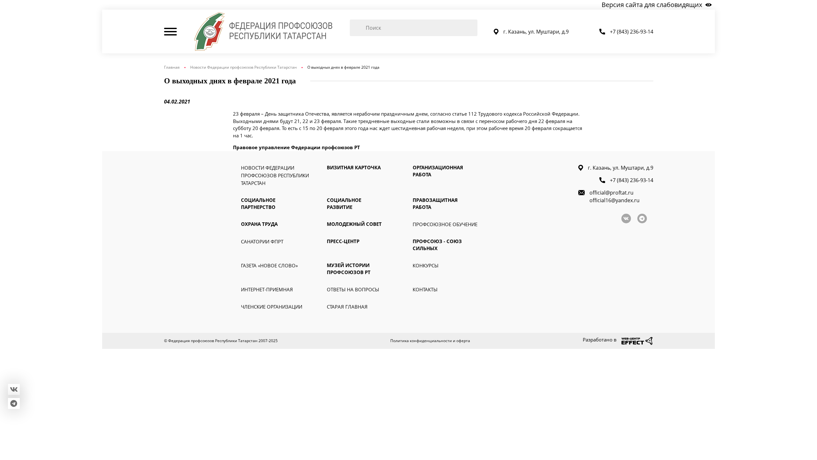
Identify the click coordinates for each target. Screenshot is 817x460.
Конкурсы (425, 265)
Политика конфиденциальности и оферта (430, 340)
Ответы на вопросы (353, 289)
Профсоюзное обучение (445, 224)
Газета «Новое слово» (269, 265)
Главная (172, 67)
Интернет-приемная (267, 289)
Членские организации (271, 306)
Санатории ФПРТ (262, 241)
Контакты (425, 289)
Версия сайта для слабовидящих (652, 4)
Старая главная (347, 306)
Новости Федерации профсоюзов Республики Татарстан (243, 67)
